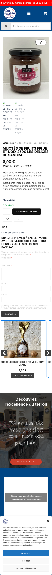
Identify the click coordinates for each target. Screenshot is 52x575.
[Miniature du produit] (40, 42)
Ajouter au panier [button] (22, 375)
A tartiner (19, 143)
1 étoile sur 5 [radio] (2, 262)
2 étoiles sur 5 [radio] (5, 262)
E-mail (4, 294)
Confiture (28, 143)
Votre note (6, 258)
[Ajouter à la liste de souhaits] (7, 219)
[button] (47, 520)
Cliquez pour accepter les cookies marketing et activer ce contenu (26, 497)
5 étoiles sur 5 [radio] (14, 262)
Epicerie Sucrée (41, 143)
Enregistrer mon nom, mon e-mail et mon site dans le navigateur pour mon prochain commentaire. (27, 306)
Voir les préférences (26, 568)
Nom (4, 283)
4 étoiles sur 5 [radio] (11, 262)
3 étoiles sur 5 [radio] (8, 262)
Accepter (26, 553)
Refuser (26, 560)
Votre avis (6, 265)
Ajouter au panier (26, 211)
